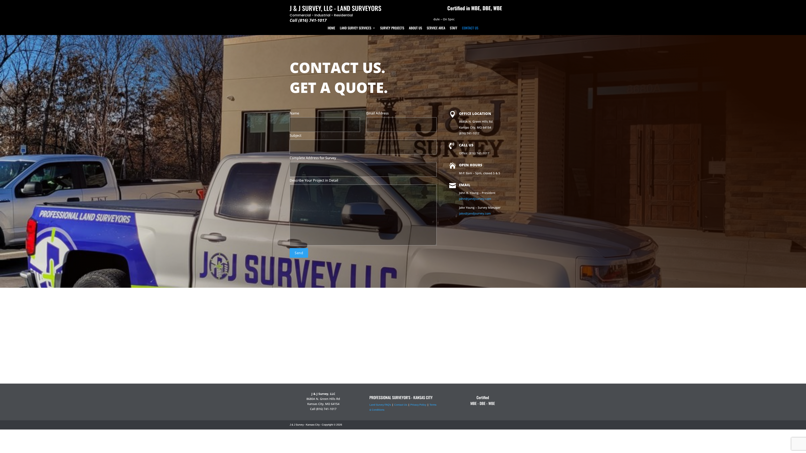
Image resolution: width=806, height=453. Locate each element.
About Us (415, 28)
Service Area (436, 28)
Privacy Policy (418, 404)
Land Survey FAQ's (380, 404)
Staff (453, 28)
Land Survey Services (355, 28)
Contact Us (470, 28)
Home (331, 28)
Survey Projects (392, 28)
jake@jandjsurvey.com (475, 213)
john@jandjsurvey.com (475, 199)
